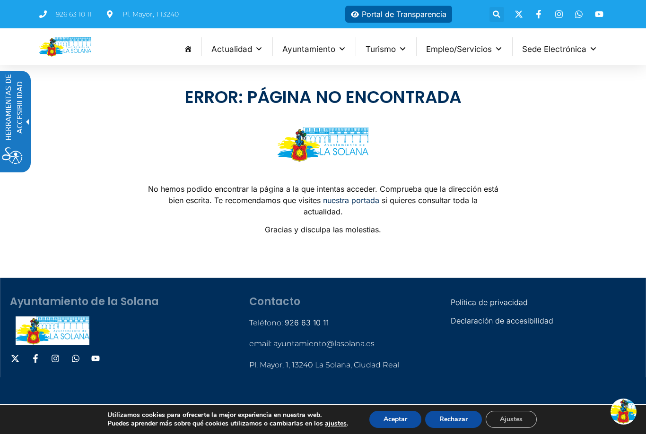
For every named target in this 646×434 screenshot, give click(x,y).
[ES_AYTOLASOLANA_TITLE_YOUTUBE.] (600, 14)
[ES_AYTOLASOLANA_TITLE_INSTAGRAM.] (560, 14)
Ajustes (511, 419)
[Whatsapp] (580, 14)
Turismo (381, 49)
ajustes (336, 423)
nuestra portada (351, 200)
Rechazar (453, 419)
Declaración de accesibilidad (502, 320)
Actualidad (231, 49)
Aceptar (395, 419)
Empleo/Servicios (459, 49)
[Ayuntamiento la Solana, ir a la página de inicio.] (65, 46)
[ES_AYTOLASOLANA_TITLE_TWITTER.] (520, 14)
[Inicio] (188, 46)
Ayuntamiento (308, 49)
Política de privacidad (489, 302)
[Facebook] (540, 14)
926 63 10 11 (307, 322)
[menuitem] (188, 46)
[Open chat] (624, 412)
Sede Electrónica (554, 49)
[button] (496, 14)
